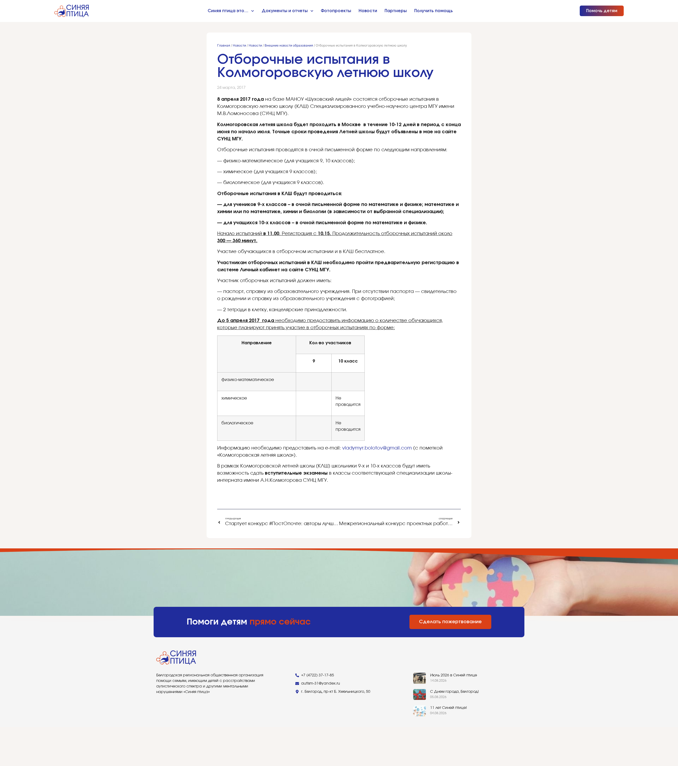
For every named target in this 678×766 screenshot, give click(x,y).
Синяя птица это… (228, 11)
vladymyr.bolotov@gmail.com (377, 448)
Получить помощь (433, 11)
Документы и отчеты (285, 11)
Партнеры (396, 11)
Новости (368, 11)
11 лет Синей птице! (448, 708)
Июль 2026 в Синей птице (453, 675)
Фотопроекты (336, 11)
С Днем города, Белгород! (454, 692)
